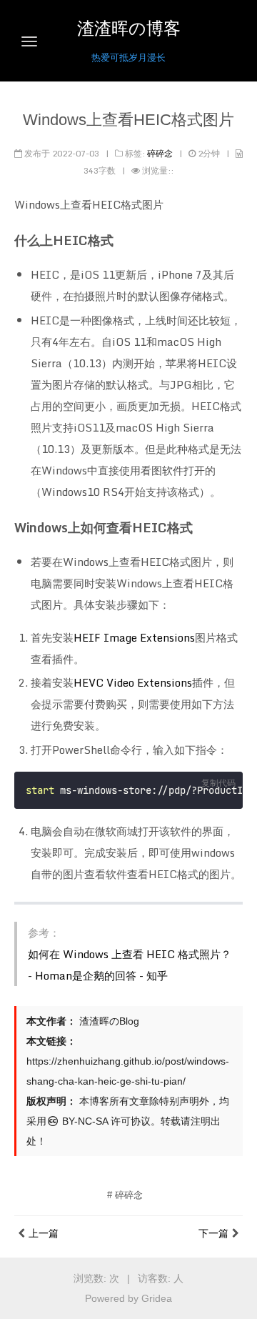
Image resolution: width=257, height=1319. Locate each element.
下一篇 (213, 1233)
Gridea (156, 1298)
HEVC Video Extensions (133, 682)
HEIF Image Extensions (134, 637)
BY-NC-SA (83, 1121)
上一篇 (44, 1233)
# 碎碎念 (125, 1195)
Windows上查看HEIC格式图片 (128, 120)
